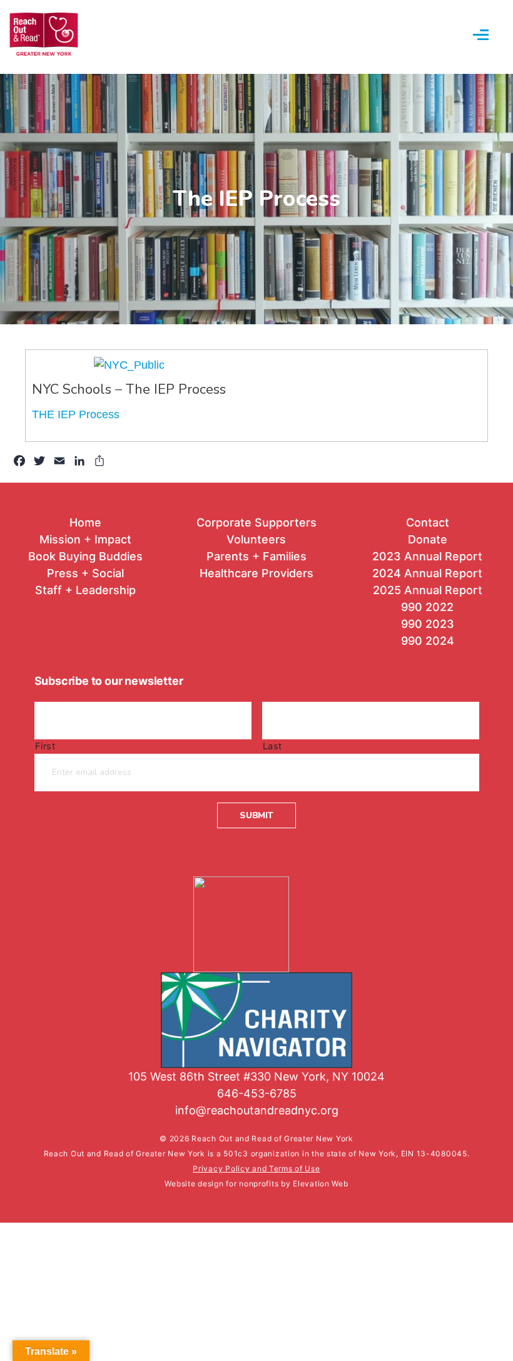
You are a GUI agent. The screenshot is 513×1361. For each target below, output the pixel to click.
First (45, 746)
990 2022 (427, 607)
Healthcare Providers (256, 573)
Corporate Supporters (256, 522)
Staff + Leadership (85, 590)
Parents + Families (256, 556)
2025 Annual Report (427, 590)
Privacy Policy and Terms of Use (256, 1168)
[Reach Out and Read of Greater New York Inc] (256, 916)
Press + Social (85, 573)
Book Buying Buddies (85, 556)
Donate (427, 539)
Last (273, 746)
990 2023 (427, 623)
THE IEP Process (75, 414)
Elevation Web (320, 1183)
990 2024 (427, 640)
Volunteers (256, 539)
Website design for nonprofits (223, 1183)
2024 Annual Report (427, 573)
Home (85, 522)
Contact (427, 522)
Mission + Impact (85, 539)
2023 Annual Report (427, 556)
